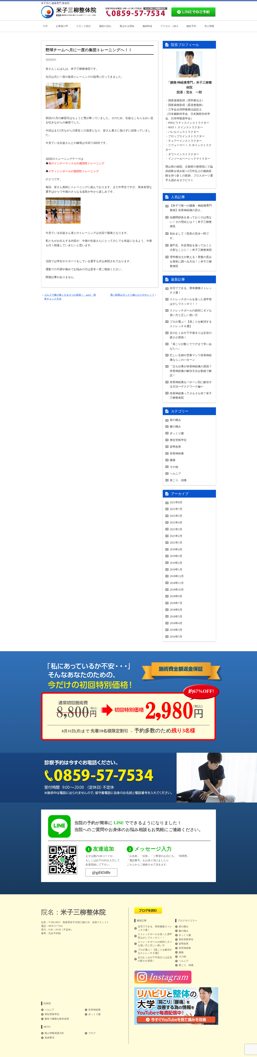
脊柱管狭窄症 (178, 439)
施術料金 (147, 26)
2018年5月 (176, 616)
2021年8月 (176, 502)
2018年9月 (176, 596)
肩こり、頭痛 (178, 480)
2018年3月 (176, 629)
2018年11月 (177, 582)
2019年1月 (176, 569)
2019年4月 (176, 549)
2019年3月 (176, 556)
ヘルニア (175, 473)
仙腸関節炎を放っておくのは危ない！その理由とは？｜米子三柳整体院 (191, 222)
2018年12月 (177, 576)
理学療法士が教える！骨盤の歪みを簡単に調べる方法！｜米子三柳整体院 (191, 261)
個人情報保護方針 (54, 1033)
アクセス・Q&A (169, 26)
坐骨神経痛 (177, 453)
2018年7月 (176, 603)
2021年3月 (176, 529)
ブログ (92, 1033)
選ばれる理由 (127, 26)
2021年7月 (176, 509)
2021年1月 (176, 542)
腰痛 (172, 460)
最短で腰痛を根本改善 (57, 1019)
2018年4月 (176, 623)
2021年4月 (176, 522)
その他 (174, 466)
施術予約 (191, 26)
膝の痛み (175, 426)
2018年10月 (177, 589)
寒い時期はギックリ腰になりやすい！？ (132, 295)
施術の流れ (105, 26)
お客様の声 (62, 26)
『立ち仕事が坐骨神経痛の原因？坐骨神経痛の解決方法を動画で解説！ (191, 371)
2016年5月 (176, 636)
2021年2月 (176, 535)
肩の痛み (175, 419)
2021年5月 (176, 515)
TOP (45, 26)
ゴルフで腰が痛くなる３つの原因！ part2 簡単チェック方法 (70, 297)
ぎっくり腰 (177, 433)
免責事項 (49, 1037)
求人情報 (209, 26)
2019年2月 (176, 562)
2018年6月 (176, 609)
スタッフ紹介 (83, 26)
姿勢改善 (175, 446)
